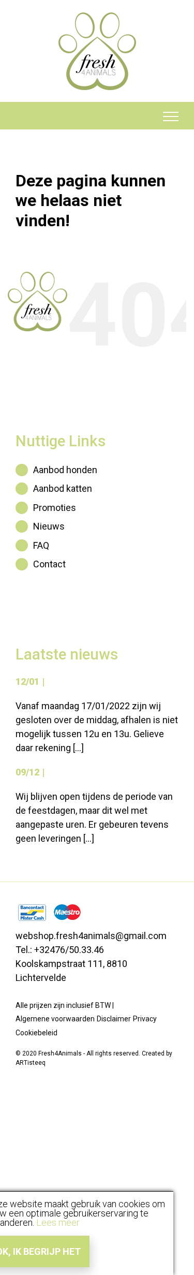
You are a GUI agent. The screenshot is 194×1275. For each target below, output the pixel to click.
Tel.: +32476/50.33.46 (60, 949)
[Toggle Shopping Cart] (24, 116)
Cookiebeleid (36, 1033)
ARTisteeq (31, 1062)
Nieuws (49, 526)
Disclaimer (114, 1019)
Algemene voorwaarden (55, 1019)
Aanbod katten (62, 488)
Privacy (145, 1019)
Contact (49, 564)
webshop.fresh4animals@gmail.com (91, 935)
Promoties (54, 507)
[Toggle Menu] (171, 116)
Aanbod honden (65, 469)
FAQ (41, 545)
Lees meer (58, 1222)
